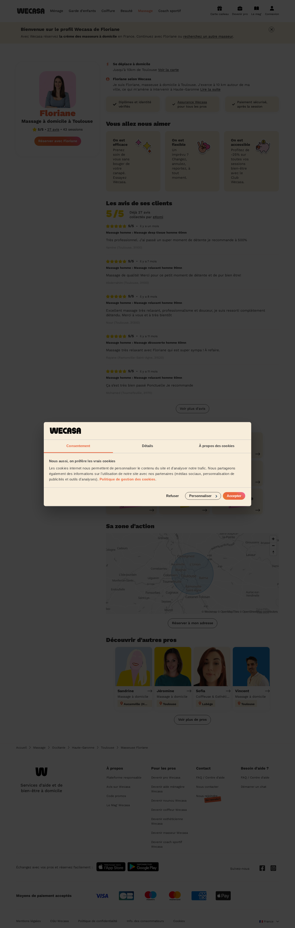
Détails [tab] (147, 446)
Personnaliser (200, 496)
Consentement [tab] (78, 446)
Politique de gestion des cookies (127, 479)
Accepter (234, 496)
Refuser (172, 496)
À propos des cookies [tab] (216, 446)
